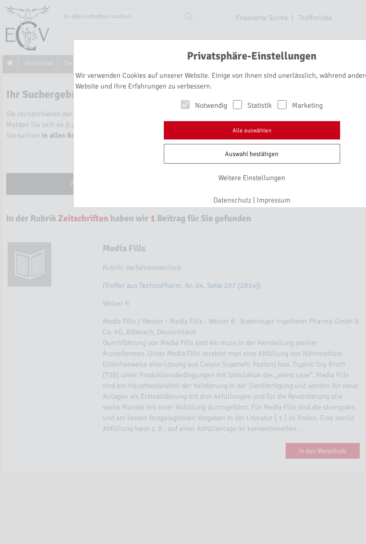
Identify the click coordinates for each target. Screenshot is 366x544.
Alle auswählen (252, 130)
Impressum (274, 200)
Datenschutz (232, 200)
